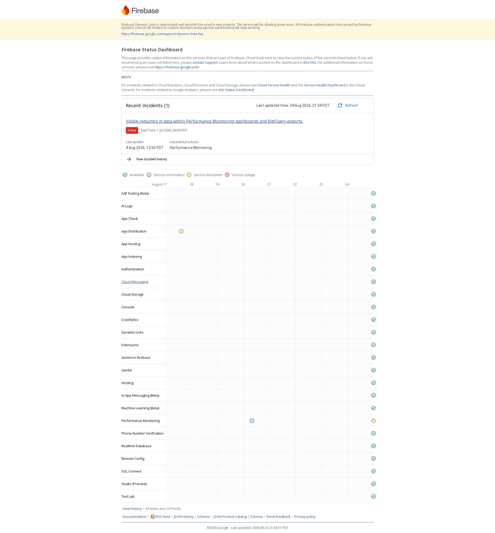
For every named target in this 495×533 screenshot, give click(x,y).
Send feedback (279, 516)
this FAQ (309, 62)
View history (132, 508)
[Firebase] (140, 10)
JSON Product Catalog (230, 516)
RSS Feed (162, 516)
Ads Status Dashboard (236, 89)
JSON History (184, 516)
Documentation (135, 516)
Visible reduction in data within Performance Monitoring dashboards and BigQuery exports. (214, 121)
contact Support (205, 62)
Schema (203, 516)
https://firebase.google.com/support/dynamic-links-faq (162, 34)
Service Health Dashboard (324, 85)
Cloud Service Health (274, 85)
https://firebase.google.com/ (177, 67)
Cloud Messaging (134, 281)
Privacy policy (305, 516)
